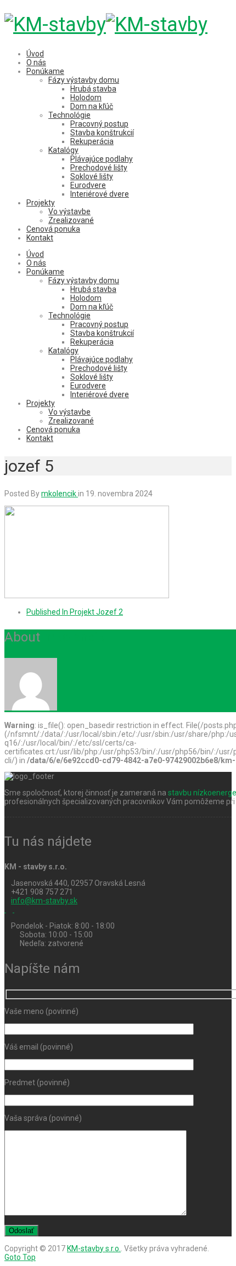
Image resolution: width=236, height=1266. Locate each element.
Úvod (35, 53)
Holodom (86, 97)
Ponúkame (45, 71)
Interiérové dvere (99, 194)
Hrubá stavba (93, 88)
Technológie (69, 115)
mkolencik (74, 637)
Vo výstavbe (69, 211)
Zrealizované (71, 220)
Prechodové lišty (98, 167)
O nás (36, 62)
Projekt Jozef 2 (74, 612)
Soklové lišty (91, 176)
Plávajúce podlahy (101, 158)
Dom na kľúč (91, 106)
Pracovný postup (99, 123)
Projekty (40, 202)
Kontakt (39, 237)
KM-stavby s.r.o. (94, 1248)
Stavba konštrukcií (102, 132)
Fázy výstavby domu (83, 80)
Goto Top (20, 1257)
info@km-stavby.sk (44, 900)
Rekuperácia (92, 141)
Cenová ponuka (53, 229)
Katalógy (63, 150)
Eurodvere (88, 185)
